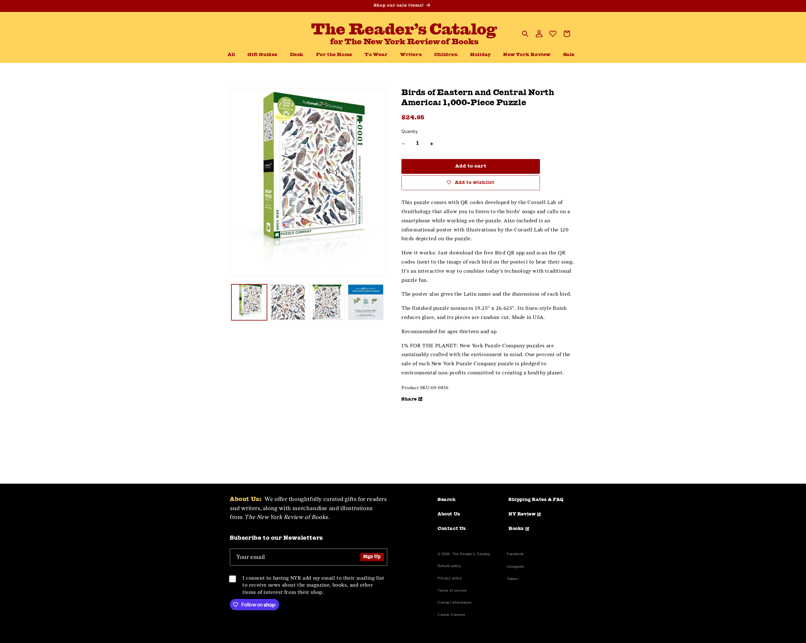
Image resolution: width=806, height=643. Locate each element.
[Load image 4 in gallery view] (365, 302)
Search (447, 500)
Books (516, 528)
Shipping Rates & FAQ (536, 500)
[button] (296, 55)
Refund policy (449, 566)
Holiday (480, 55)
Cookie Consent (451, 615)
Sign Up (372, 557)
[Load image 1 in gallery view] (249, 302)
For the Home (334, 55)
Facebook (515, 554)
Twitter (514, 579)
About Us (449, 514)
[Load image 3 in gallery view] (327, 302)
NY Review (522, 514)
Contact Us (452, 528)
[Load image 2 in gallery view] (288, 302)
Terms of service (452, 590)
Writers (411, 55)
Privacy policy (450, 578)
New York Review (527, 55)
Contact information (454, 602)
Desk (297, 55)
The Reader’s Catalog (471, 554)
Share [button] (409, 399)
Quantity (409, 131)
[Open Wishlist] (553, 34)
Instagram (515, 567)
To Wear (376, 55)
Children (446, 55)
